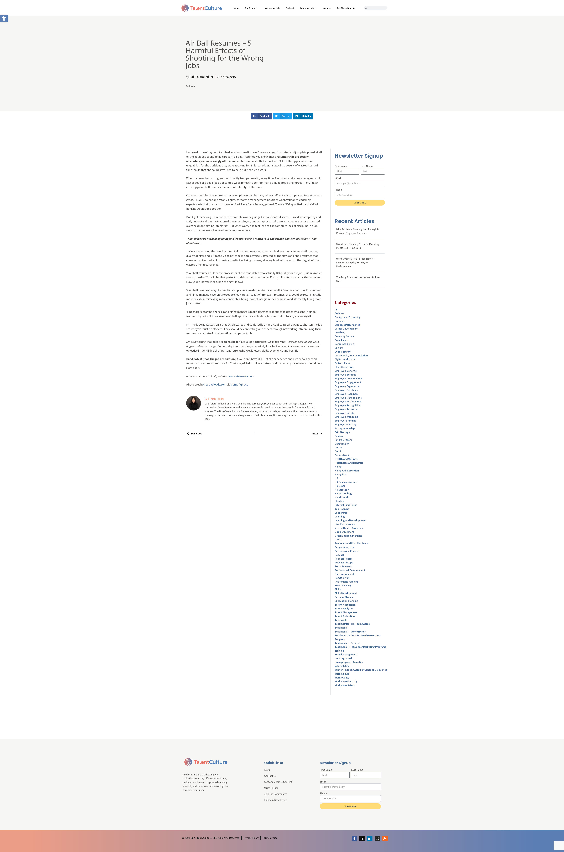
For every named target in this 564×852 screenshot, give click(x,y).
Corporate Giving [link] (344, 344)
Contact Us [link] (270, 776)
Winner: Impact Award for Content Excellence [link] (361, 669)
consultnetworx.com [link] (241, 376)
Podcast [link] (290, 7)
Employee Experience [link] (347, 386)
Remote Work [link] (342, 577)
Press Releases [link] (343, 566)
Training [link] (339, 650)
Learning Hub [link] (307, 7)
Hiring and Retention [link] (347, 470)
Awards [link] (327, 7)
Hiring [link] (338, 466)
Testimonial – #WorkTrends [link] (350, 631)
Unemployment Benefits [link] (349, 662)
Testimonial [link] (341, 627)
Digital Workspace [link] (345, 359)
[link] (4, 18)
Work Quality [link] (342, 677)
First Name (341, 166)
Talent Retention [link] (345, 616)
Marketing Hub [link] (272, 7)
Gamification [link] (342, 443)
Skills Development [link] (346, 593)
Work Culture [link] (342, 673)
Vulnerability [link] (342, 666)
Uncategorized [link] (343, 658)
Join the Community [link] (275, 794)
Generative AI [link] (342, 455)
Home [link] (236, 7)
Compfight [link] (238, 384)
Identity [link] (339, 501)
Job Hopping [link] (342, 509)
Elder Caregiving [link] (344, 367)
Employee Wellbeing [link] (346, 416)
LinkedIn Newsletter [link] (275, 800)
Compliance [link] (341, 340)
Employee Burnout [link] (345, 374)
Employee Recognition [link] (348, 405)
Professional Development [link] (350, 570)
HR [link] (336, 478)
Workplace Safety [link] (345, 685)
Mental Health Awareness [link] (349, 528)
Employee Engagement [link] (348, 382)
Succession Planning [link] (346, 601)
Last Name (367, 166)
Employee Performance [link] (348, 401)
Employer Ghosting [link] (345, 424)
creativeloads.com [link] (214, 384)
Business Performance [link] (347, 324)
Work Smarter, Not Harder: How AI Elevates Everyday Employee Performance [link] (355, 262)
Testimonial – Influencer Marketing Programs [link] (360, 647)
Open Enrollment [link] (344, 531)
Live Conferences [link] (345, 524)
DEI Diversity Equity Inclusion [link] (351, 355)
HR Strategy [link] (342, 489)
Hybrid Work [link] (342, 497)
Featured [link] (340, 436)
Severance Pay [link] (343, 585)
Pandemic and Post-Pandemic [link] (351, 543)
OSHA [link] (338, 539)
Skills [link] (338, 589)
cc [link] (246, 384)
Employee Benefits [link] (346, 370)
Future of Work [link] (343, 440)
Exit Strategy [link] (342, 432)
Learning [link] (340, 516)
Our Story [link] (250, 7)
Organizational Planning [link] (348, 535)
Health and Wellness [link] (347, 459)
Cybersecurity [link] (343, 351)
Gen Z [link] (338, 451)
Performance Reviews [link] (347, 551)
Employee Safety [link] (344, 413)
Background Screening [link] (348, 317)
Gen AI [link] (338, 447)
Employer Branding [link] (345, 420)
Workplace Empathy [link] (346, 681)
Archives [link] (190, 86)
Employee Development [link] (348, 378)
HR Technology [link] (343, 493)
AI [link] (336, 309)
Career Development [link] (347, 328)
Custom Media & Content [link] (278, 782)
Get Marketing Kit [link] (346, 7)
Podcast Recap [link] (343, 558)
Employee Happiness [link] (347, 394)
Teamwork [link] (341, 620)
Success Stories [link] (344, 597)
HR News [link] (340, 485)
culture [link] (339, 348)
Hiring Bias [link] (341, 474)
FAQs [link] (267, 769)
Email (338, 178)
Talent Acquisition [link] (345, 604)
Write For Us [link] (271, 788)
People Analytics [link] (344, 547)
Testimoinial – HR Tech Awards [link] (352, 623)
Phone (338, 189)
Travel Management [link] (346, 654)
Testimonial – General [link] (347, 643)
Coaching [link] (340, 332)
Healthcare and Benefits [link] (349, 462)
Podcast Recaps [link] (344, 562)
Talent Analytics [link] (344, 608)
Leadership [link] (341, 512)
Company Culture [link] (344, 336)
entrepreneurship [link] (345, 428)
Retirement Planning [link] (347, 581)
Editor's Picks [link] (342, 363)
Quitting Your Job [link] (345, 574)
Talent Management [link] (346, 612)
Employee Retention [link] (346, 409)
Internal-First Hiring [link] (346, 505)
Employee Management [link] (348, 397)
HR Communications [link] (346, 482)
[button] (261, 116)
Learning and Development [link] (350, 520)
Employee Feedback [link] (346, 390)
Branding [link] (340, 321)
